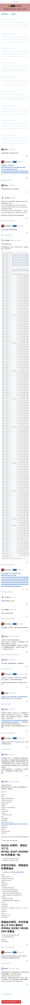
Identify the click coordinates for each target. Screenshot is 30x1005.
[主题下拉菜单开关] (28, 2)
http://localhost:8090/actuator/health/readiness (14, 824)
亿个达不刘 (5, 153)
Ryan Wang (6, 189)
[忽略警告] (19, 1001)
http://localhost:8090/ (17, 872)
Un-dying (5, 229)
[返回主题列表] (1, 2)
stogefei (5, 627)
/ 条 (14, 1)
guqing (5, 758)
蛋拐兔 (4, 165)
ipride (4, 677)
